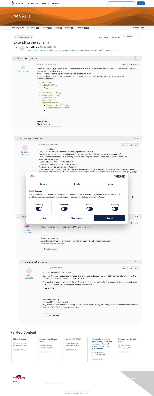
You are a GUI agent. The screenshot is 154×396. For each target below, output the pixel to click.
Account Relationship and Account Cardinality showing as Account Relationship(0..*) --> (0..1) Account (102, 344)
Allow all (109, 218)
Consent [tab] (43, 184)
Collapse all (115, 37)
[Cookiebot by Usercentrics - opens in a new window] (115, 176)
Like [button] (136, 58)
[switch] (64, 209)
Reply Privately (134, 64)
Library (47, 28)
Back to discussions (24, 37)
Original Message (50, 249)
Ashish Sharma (22, 71)
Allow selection (77, 218)
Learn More (82, 385)
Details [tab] (77, 184)
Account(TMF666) (73, 339)
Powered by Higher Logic (77, 393)
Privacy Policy (115, 388)
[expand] (47, 88)
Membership (82, 383)
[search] (109, 3)
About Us (113, 383)
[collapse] (56, 85)
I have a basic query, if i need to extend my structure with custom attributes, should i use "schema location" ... (73, 50)
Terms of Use (115, 385)
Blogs (58, 28)
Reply (124, 64)
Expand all (103, 37)
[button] (33, 3)
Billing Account (19, 339)
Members (83, 28)
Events (68, 28)
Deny (45, 218)
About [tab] (110, 184)
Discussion (32, 28)
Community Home (17, 28)
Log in (141, 3)
